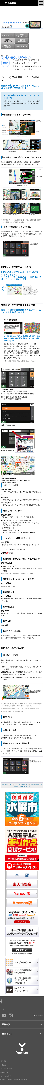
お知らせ (3, 1065)
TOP (38, 1015)
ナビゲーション (24, 784)
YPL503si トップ (7, 784)
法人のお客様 (5, 1076)
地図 (15, 784)
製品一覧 (6, 1024)
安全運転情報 (35, 784)
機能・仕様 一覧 (25, 786)
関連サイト (7, 1034)
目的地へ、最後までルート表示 (25, 63)
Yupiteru (10, 3)
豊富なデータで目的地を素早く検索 (27, 66)
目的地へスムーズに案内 (22, 69)
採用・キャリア (6, 1072)
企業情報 (3, 1061)
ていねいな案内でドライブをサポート (28, 60)
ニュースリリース (6, 1069)
